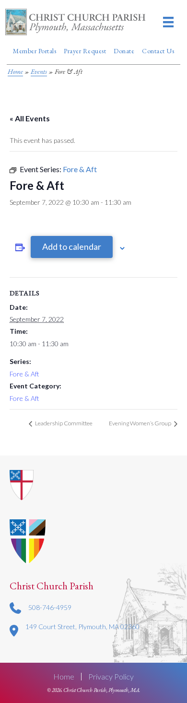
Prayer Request (85, 51)
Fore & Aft (24, 374)
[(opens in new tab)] (28, 541)
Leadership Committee (63, 423)
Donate (124, 51)
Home (15, 71)
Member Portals (34, 51)
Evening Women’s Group (140, 423)
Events (39, 71)
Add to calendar (71, 246)
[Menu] (168, 22)
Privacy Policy (111, 676)
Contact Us (158, 51)
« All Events (30, 118)
